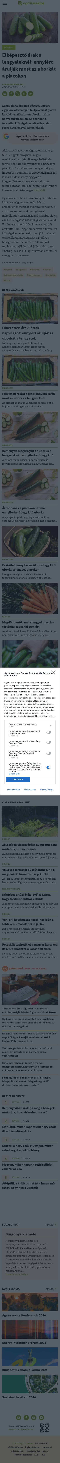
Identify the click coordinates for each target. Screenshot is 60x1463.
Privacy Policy (46, 790)
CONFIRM (18, 779)
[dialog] (30, 731)
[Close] (54, 673)
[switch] (48, 732)
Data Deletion (13, 790)
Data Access (30, 790)
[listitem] (30, 725)
